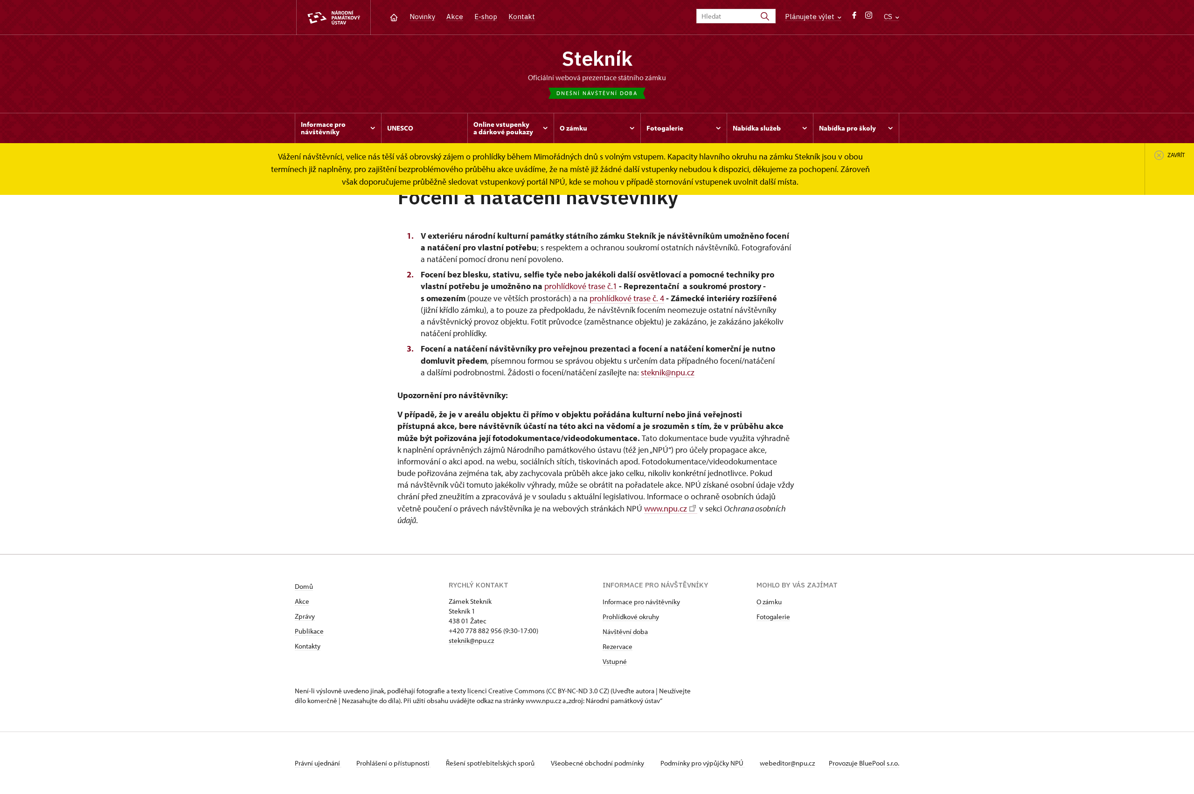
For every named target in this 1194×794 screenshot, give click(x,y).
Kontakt (521, 16)
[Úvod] (393, 16)
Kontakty (307, 646)
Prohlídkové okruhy (631, 616)
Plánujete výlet (810, 16)
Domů (304, 586)
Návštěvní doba (625, 631)
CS (889, 16)
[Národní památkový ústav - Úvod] (333, 17)
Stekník (597, 58)
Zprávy (305, 616)
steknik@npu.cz (667, 372)
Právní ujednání (318, 763)
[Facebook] (854, 17)
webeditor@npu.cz (787, 763)
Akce (454, 16)
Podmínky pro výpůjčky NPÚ (702, 763)
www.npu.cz (665, 508)
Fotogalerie (773, 616)
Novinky (422, 16)
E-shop (485, 16)
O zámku (769, 601)
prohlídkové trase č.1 (580, 286)
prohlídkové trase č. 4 (627, 298)
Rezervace (617, 646)
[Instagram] (868, 17)
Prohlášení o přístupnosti (393, 763)
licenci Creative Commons (506, 690)
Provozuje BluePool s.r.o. (864, 763)
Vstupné (615, 661)
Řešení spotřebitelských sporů (491, 763)
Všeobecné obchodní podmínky (598, 763)
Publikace (309, 631)
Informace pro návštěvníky (641, 601)
